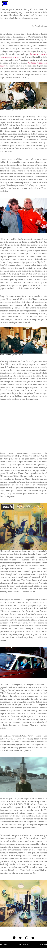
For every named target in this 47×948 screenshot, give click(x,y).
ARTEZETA (14, 944)
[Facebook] (14, 938)
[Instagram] (27, 938)
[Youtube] (33, 938)
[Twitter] (20, 938)
